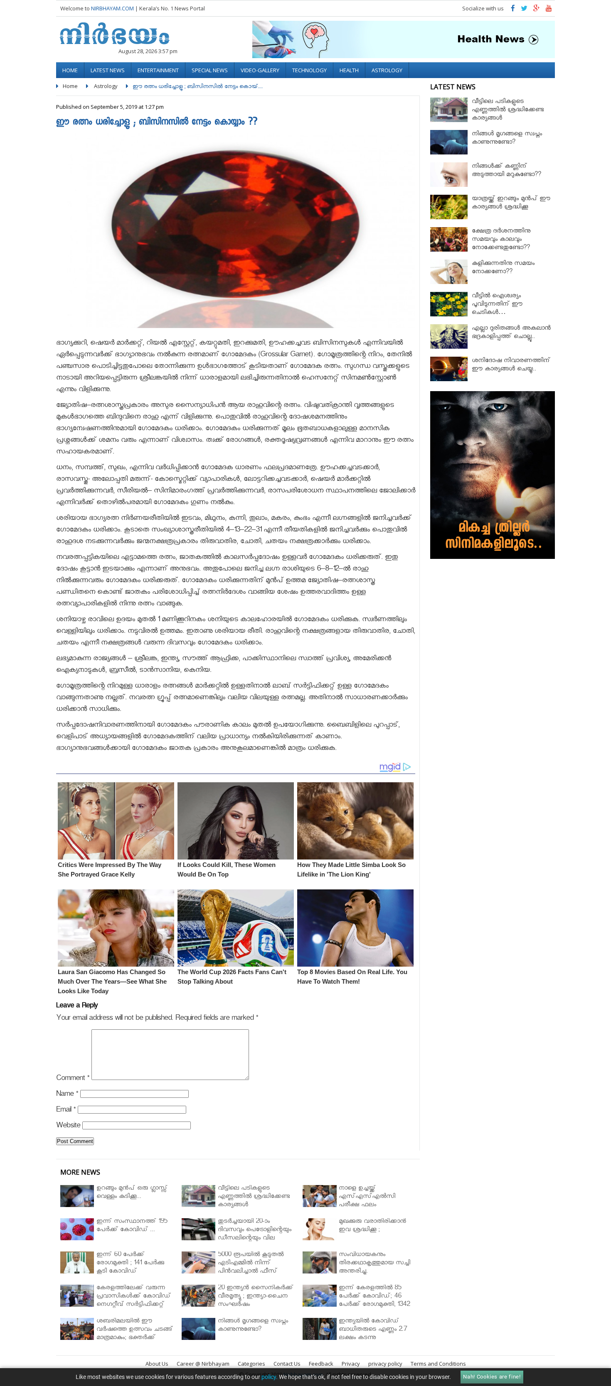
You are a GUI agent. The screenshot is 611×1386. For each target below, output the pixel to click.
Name (67, 1095)
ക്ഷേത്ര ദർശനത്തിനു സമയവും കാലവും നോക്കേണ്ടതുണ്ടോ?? (501, 240)
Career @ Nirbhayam (203, 1363)
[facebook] (513, 10)
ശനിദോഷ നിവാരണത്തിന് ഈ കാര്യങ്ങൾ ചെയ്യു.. (511, 366)
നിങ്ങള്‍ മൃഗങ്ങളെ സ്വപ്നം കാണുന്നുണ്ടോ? (507, 139)
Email (66, 1111)
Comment (72, 1079)
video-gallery (260, 70)
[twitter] (524, 10)
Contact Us (287, 1363)
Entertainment (158, 70)
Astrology (387, 70)
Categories (251, 1363)
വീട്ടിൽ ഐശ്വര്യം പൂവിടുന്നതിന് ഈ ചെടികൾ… (497, 305)
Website (68, 1127)
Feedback (321, 1363)
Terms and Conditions (438, 1363)
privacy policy (385, 1363)
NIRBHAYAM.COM (112, 8)
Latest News (108, 70)
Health (349, 70)
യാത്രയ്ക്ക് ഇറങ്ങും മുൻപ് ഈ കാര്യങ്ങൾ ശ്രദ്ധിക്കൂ (511, 204)
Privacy (351, 1363)
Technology (309, 70)
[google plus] (536, 10)
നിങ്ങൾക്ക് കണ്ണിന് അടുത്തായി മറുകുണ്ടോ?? (506, 171)
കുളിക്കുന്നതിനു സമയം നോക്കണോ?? (503, 268)
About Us (156, 1363)
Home (70, 70)
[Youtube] (549, 10)
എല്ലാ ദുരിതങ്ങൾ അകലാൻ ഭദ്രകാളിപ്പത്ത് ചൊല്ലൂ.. (511, 333)
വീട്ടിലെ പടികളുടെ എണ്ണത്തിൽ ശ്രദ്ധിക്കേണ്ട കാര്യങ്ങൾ (508, 111)
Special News (210, 70)
